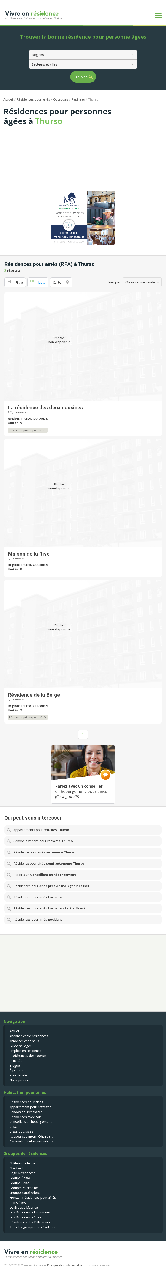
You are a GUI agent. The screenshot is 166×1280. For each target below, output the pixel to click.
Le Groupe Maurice (24, 1207)
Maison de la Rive (28, 554)
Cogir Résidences (22, 1173)
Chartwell (16, 1168)
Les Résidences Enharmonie (30, 1212)
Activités (16, 1060)
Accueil (8, 99)
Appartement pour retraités (30, 1107)
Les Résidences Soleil (26, 1217)
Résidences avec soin (26, 1117)
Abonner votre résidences (29, 1036)
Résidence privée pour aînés (28, 430)
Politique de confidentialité (64, 1265)
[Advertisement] (83, 158)
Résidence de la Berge (34, 695)
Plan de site (18, 1075)
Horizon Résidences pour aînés (33, 1197)
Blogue (15, 1065)
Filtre (19, 282)
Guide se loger (20, 1046)
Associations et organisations (31, 1141)
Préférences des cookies (28, 1055)
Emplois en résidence (25, 1050)
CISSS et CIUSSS (21, 1131)
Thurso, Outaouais (34, 418)
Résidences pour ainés (26, 1102)
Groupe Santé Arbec (25, 1192)
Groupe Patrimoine (24, 1188)
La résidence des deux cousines (45, 408)
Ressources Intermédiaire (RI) (32, 1136)
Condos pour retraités (26, 1112)
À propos (16, 1070)
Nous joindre (19, 1080)
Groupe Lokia (19, 1183)
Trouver (80, 77)
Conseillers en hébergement (31, 1121)
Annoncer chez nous (24, 1041)
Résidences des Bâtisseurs (30, 1222)
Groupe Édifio (20, 1178)
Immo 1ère (18, 1202)
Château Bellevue (22, 1163)
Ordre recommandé (140, 282)
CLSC (13, 1126)
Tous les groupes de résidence (33, 1227)
